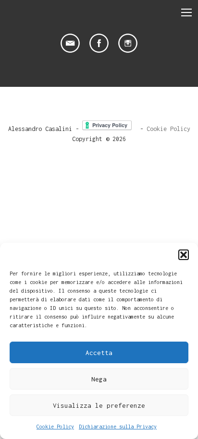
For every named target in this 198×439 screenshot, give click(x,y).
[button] (183, 255)
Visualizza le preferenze (99, 405)
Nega (99, 379)
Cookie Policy (55, 426)
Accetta (99, 352)
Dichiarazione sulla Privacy (118, 426)
